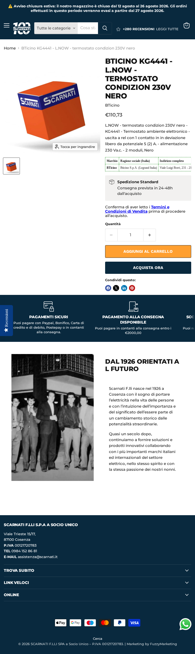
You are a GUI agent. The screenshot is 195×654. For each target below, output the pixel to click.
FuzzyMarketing (163, 644)
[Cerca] (105, 28)
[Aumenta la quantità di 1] (149, 235)
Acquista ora (148, 267)
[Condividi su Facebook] (108, 288)
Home (10, 48)
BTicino (112, 105)
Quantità (113, 224)
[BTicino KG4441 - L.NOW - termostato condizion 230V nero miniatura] (11, 166)
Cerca (97, 638)
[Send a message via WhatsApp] (185, 624)
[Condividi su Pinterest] (132, 288)
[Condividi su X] (116, 288)
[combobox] (88, 28)
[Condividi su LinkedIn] (124, 288)
